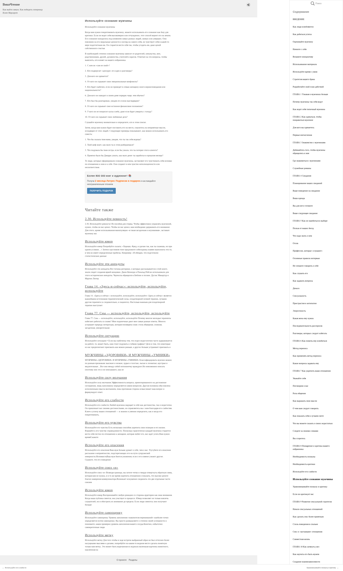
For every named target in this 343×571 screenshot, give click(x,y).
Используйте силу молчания (106, 377)
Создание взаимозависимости (306, 561)
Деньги (296, 288)
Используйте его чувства (103, 422)
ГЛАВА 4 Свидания (302, 175)
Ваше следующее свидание (305, 213)
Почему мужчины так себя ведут (308, 101)
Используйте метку (99, 535)
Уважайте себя (299, 378)
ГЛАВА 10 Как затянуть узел (306, 546)
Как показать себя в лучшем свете (308, 415)
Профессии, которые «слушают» (308, 250)
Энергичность (299, 310)
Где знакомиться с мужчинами (306, 160)
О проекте (122, 560)
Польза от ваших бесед (303, 228)
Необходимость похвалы (304, 456)
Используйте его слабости (305, 471)
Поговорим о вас (300, 385)
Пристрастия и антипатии (305, 303)
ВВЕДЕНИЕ (298, 19)
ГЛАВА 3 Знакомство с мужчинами (309, 142)
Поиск (315, 3)
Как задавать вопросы (303, 280)
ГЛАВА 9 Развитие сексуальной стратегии (312, 501)
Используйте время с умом (305, 71)
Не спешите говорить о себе (305, 265)
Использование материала (305, 64)
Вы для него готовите (303, 205)
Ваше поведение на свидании (306, 190)
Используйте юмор (99, 241)
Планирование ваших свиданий (307, 183)
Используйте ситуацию (102, 335)
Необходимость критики (304, 464)
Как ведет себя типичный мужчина (309, 109)
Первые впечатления (302, 134)
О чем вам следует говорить (305, 408)
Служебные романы (302, 168)
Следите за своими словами (305, 430)
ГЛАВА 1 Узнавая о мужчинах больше (310, 94)
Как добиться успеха (302, 34)
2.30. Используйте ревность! (106, 219)
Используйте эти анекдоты (104, 264)
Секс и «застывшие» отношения (307, 531)
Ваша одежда (299, 198)
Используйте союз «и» (101, 467)
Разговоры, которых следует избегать (310, 333)
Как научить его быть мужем (306, 554)
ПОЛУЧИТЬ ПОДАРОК (101, 191)
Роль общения (299, 393)
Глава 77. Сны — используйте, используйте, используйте (127, 313)
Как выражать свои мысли (305, 400)
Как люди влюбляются (303, 26)
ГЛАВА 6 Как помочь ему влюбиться (310, 340)
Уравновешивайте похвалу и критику (310, 486)
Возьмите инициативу (303, 56)
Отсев (295, 243)
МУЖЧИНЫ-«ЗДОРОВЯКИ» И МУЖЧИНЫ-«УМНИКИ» (127, 355)
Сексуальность (299, 295)
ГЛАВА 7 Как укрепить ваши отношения (312, 370)
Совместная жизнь (301, 539)
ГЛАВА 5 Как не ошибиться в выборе (310, 220)
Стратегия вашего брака (304, 79)
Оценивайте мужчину (303, 41)
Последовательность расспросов (307, 325)
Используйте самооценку (103, 512)
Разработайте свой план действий (308, 86)
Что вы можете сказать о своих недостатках (313, 423)
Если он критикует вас (303, 494)
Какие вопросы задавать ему (306, 363)
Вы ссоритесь (299, 438)
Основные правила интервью (306, 258)
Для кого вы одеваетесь (303, 127)
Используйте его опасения (104, 445)
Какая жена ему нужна (303, 318)
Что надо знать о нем (302, 235)
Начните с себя (299, 49)
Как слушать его (300, 273)
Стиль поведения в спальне (305, 524)
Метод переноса (300, 348)
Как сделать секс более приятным (308, 516)
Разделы (133, 560)
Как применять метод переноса (307, 355)
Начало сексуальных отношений (308, 509)
